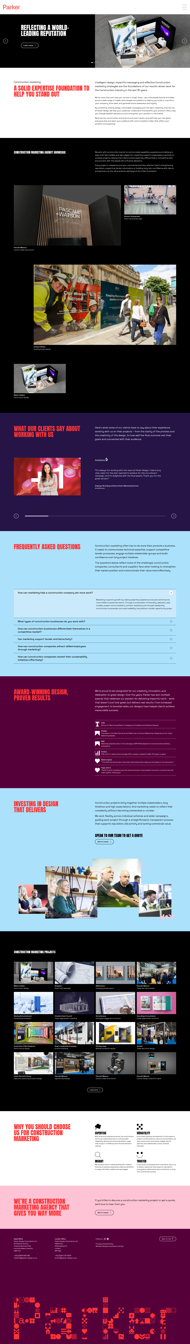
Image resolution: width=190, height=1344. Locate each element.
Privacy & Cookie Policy (104, 1244)
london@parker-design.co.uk (66, 1258)
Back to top (166, 1239)
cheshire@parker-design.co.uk (25, 1258)
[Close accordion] (171, 593)
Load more (94, 1090)
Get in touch (103, 841)
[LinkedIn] (108, 1239)
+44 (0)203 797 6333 (63, 1256)
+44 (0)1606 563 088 (22, 1256)
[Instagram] (105, 1239)
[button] (92, 62)
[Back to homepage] (11, 7)
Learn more (26, 48)
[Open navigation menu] (184, 7)
